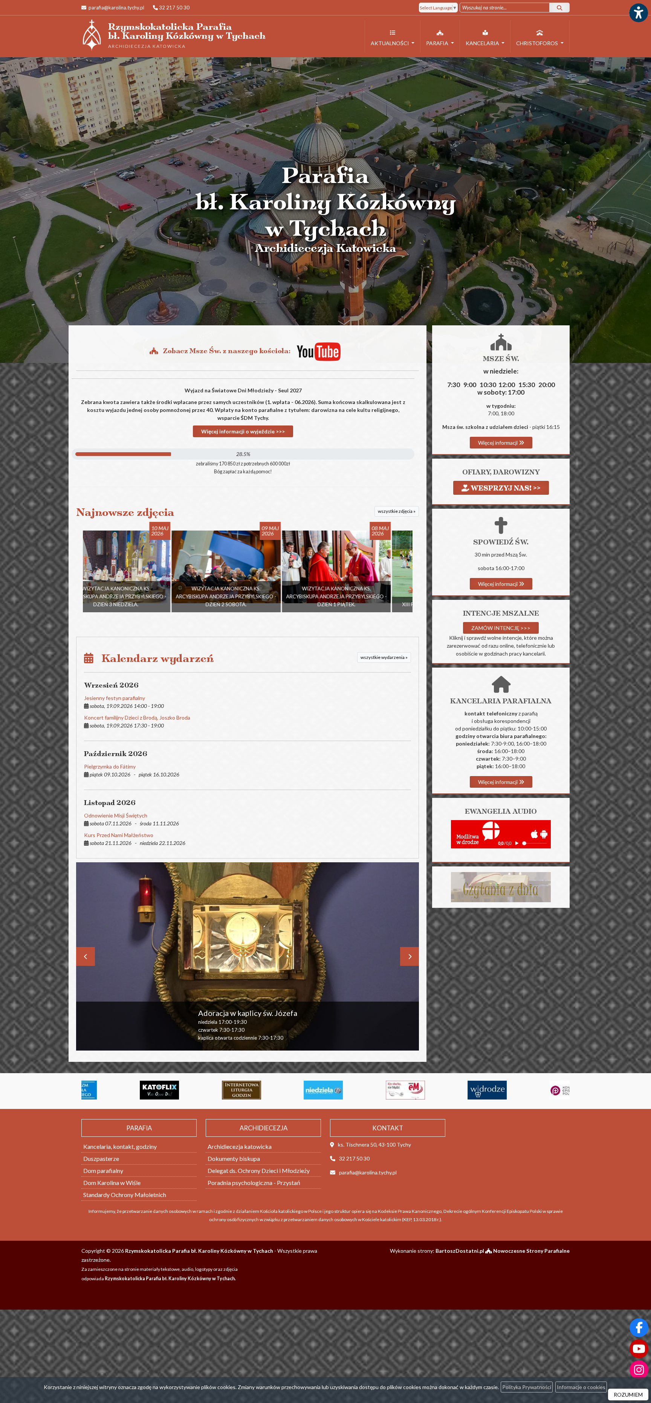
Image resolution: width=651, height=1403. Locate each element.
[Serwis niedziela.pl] (214, 1090)
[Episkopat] (460, 1090)
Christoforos (537, 43)
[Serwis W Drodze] (378, 1090)
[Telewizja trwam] (542, 1090)
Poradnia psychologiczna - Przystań (254, 1182)
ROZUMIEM (628, 1394)
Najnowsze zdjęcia (125, 512)
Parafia (437, 43)
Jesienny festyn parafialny (114, 698)
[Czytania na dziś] (501, 886)
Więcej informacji (498, 442)
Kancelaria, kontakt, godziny (120, 1146)
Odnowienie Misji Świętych (115, 815)
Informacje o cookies (581, 1387)
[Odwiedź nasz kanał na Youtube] (639, 1348)
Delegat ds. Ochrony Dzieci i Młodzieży (259, 1170)
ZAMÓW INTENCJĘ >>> (500, 628)
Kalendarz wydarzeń (153, 658)
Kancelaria (483, 43)
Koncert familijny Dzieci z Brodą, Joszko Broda (137, 717)
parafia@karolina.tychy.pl (115, 8)
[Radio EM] (296, 1090)
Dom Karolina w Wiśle (112, 1182)
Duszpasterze (101, 1158)
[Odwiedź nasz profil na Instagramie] (639, 1369)
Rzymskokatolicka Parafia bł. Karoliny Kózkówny (173, 34)
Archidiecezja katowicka (240, 1146)
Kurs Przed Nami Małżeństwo (118, 835)
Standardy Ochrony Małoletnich (124, 1194)
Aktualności (390, 43)
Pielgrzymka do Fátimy (110, 766)
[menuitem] (393, 36)
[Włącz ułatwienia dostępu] (638, 13)
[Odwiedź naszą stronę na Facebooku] (639, 1327)
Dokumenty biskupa (234, 1158)
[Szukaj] (559, 7)
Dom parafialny (103, 1170)
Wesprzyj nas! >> (505, 488)
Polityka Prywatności (526, 1387)
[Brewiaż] (132, 1090)
